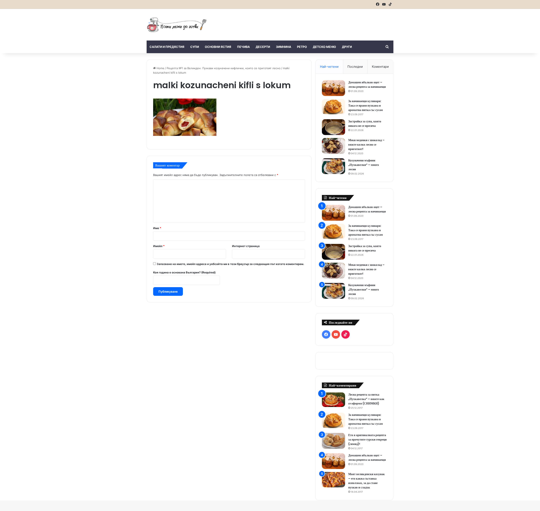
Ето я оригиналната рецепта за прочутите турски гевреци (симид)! (367, 439)
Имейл (159, 246)
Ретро (302, 47)
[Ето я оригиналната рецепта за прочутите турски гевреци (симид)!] (333, 441)
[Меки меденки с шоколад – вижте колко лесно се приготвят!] (333, 146)
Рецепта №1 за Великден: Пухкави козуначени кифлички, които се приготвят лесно (224, 68)
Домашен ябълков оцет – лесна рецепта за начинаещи (367, 84)
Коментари (380, 67)
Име (157, 228)
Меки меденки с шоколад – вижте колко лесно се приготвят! (366, 144)
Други (347, 47)
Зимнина (283, 47)
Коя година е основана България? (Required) (184, 272)
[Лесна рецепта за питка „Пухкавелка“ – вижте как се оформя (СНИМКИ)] (333, 399)
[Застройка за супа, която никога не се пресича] (333, 127)
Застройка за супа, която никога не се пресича (364, 123)
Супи (194, 47)
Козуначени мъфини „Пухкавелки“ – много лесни (363, 164)
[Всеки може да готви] (177, 24)
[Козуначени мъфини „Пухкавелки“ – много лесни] (333, 166)
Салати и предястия (167, 47)
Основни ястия (218, 47)
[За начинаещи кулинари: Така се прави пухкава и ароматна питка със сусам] (333, 107)
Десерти (263, 47)
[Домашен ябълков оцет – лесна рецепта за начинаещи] (333, 88)
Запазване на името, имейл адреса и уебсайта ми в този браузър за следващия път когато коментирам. (230, 264)
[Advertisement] (312, 22)
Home (160, 68)
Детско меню (324, 47)
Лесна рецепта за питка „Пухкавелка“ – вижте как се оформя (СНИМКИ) (366, 399)
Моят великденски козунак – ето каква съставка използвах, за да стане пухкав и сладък (366, 480)
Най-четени (329, 67)
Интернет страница (246, 246)
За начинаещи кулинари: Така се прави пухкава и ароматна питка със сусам (365, 105)
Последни (355, 67)
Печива (243, 47)
